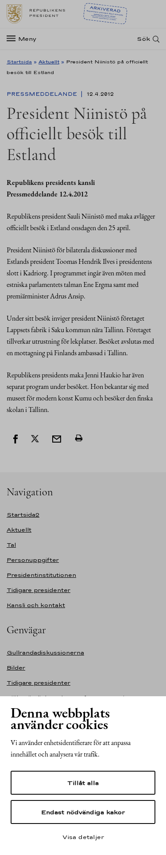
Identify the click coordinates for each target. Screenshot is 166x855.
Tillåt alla (83, 783)
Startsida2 (23, 514)
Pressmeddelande (43, 94)
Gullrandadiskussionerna (45, 652)
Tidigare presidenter (38, 590)
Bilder (16, 667)
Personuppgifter (33, 560)
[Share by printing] (79, 438)
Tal (11, 545)
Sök (143, 38)
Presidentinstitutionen (41, 575)
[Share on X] (35, 438)
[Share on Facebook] (15, 438)
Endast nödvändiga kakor (83, 812)
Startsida (19, 62)
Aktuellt (49, 62)
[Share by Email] (57, 438)
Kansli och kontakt (36, 605)
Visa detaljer (83, 837)
